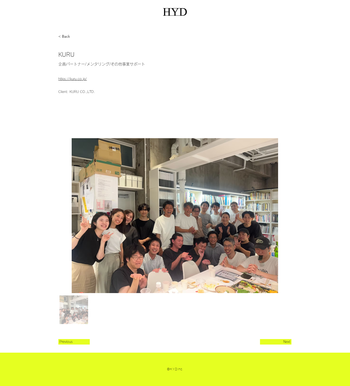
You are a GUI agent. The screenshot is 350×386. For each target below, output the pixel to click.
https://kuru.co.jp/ (72, 79)
